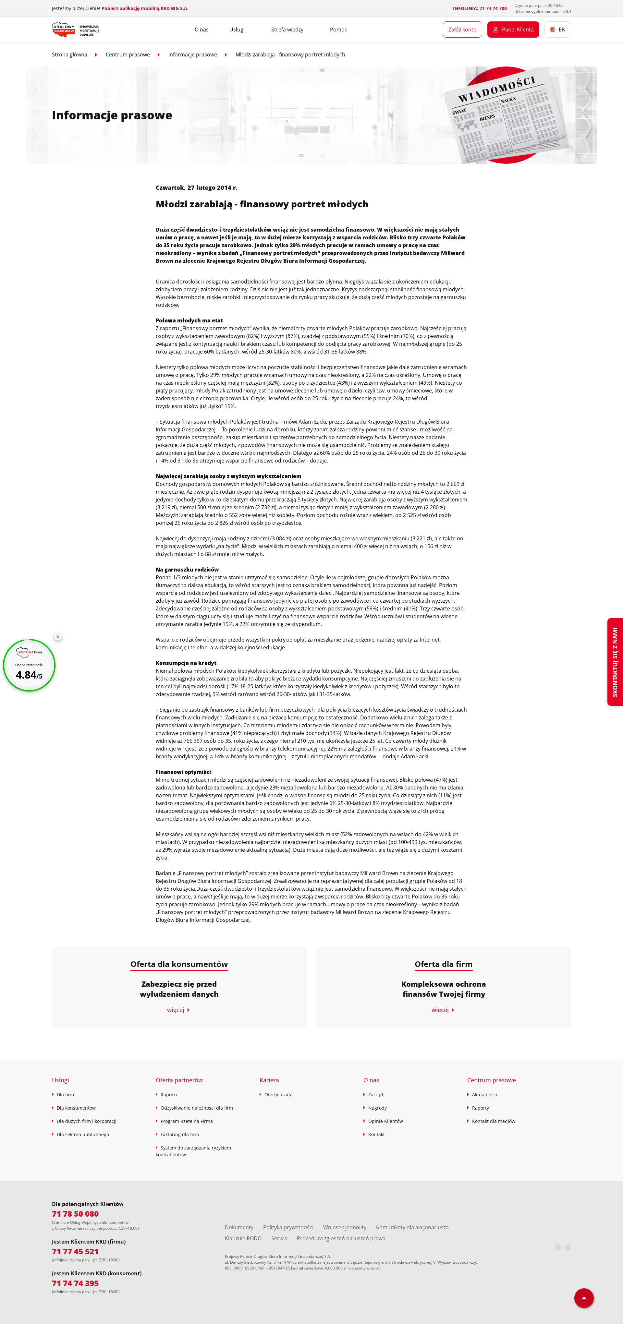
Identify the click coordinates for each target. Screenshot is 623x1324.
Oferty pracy (277, 1094)
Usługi (60, 1080)
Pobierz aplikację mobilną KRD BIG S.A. (145, 8)
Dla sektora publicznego (83, 1134)
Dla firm (65, 1094)
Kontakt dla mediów (493, 1121)
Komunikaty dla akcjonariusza (412, 1227)
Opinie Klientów (385, 1121)
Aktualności (484, 1094)
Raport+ (169, 1094)
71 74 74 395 (75, 1283)
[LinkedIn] (568, 1247)
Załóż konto (462, 29)
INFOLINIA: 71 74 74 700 (480, 8)
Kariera (269, 1080)
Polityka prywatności (288, 1227)
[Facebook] (558, 1247)
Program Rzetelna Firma (187, 1121)
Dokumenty (239, 1227)
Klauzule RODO (243, 1238)
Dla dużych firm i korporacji (86, 1121)
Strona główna (69, 54)
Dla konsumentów (76, 1108)
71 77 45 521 (75, 1251)
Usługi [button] (237, 29)
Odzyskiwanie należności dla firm (197, 1108)
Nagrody (377, 1108)
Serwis (279, 1238)
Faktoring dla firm (180, 1134)
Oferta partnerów (179, 1080)
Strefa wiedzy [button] (287, 29)
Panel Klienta (518, 29)
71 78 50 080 (75, 1213)
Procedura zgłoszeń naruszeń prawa (341, 1238)
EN (562, 29)
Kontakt (376, 1134)
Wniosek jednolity (344, 1227)
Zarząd (375, 1094)
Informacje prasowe (192, 54)
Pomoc (338, 29)
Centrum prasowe (128, 54)
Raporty (480, 1108)
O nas (202, 29)
